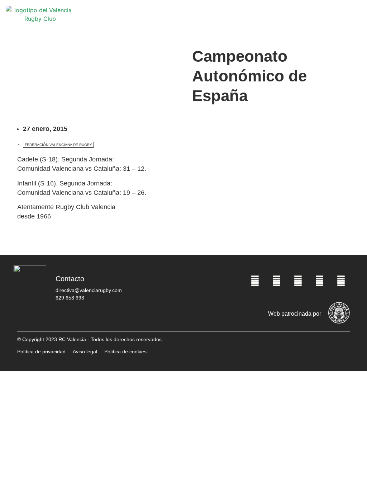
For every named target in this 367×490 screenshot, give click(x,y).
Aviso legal (85, 351)
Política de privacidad (41, 351)
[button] (356, 14)
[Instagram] (298, 281)
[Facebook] (255, 281)
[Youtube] (319, 281)
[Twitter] (276, 281)
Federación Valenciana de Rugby (58, 145)
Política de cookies (125, 351)
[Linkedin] (341, 281)
